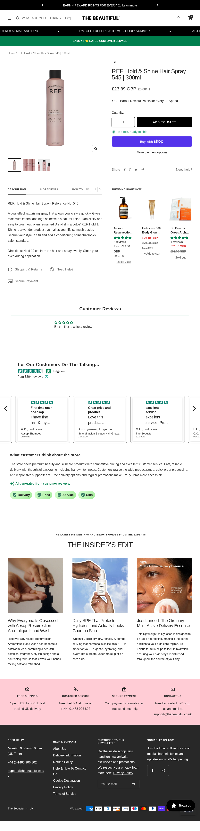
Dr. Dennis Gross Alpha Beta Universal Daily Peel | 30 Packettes (180, 230)
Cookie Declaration (66, 780)
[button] (7, 408)
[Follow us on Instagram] (163, 770)
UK (31, 808)
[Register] (134, 783)
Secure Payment (26, 281)
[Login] (178, 18)
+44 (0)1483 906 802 (22, 762)
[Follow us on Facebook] (152, 770)
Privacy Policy (63, 787)
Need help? (184, 169)
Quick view (124, 261)
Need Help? (65, 269)
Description (17, 189)
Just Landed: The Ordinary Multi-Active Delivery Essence (163, 623)
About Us (59, 748)
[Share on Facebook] (125, 169)
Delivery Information (67, 755)
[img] (30, 371)
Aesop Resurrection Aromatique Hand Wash (122, 230)
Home (11, 53)
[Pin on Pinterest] (130, 169)
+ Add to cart (152, 253)
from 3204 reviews (30, 376)
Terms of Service (64, 793)
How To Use (80, 189)
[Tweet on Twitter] (136, 169)
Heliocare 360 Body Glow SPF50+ (151, 230)
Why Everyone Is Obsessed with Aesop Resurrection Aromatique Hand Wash (33, 625)
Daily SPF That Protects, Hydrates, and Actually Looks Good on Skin (98, 625)
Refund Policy (63, 762)
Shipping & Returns (28, 269)
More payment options (152, 152)
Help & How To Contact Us (69, 771)
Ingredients (49, 189)
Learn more (129, 5)
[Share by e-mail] (142, 169)
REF (114, 61)
